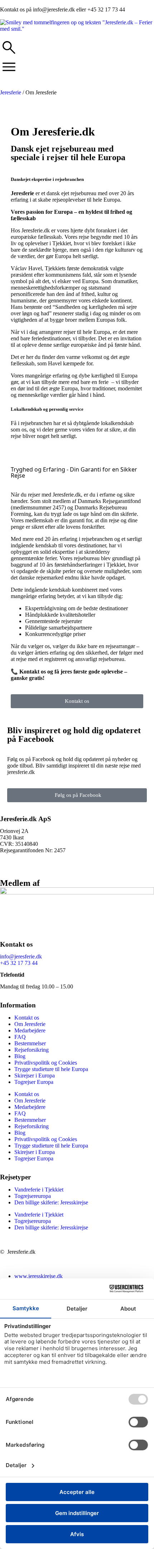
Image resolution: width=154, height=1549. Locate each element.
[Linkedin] (9, 868)
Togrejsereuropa (32, 1196)
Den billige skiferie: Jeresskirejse (51, 1202)
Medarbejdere (29, 1030)
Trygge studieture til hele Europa (51, 1069)
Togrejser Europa (33, 1082)
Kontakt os (26, 1018)
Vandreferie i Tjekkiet (38, 1190)
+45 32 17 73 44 (19, 963)
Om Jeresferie (29, 1024)
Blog (19, 1056)
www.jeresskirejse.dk (38, 1276)
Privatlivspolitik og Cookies (45, 1063)
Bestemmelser (30, 1043)
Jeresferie (10, 92)
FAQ (20, 1037)
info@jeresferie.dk (21, 956)
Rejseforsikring (31, 1050)
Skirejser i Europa (34, 1075)
